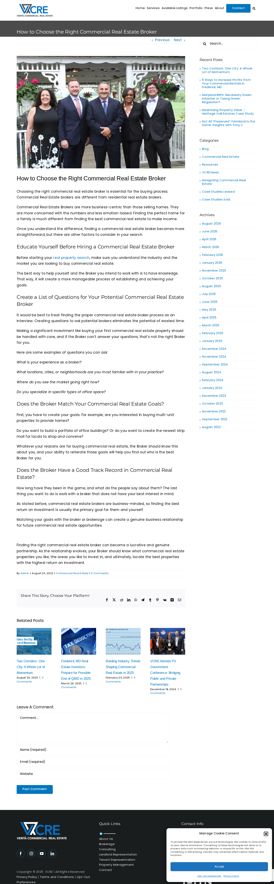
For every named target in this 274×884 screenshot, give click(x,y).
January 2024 (212, 388)
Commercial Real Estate (72, 573)
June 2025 (209, 302)
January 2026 (212, 263)
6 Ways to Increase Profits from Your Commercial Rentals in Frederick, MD (226, 84)
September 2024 (215, 364)
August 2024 (211, 372)
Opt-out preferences (209, 876)
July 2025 (209, 294)
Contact (105, 870)
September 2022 (214, 419)
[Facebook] (21, 853)
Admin (24, 573)
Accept (219, 866)
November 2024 (214, 356)
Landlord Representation (118, 854)
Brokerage (107, 844)
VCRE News (210, 173)
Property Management (116, 865)
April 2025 (209, 317)
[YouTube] (42, 853)
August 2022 (211, 427)
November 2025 (214, 270)
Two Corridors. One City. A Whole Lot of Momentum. (31, 667)
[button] (266, 834)
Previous (162, 40)
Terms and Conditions (57, 877)
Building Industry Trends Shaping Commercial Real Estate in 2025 (123, 667)
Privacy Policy (231, 876)
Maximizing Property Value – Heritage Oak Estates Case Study (228, 112)
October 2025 (212, 278)
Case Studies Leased (218, 192)
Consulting (107, 849)
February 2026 (212, 255)
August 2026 (211, 223)
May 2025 (209, 309)
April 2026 (209, 239)
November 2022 (214, 411)
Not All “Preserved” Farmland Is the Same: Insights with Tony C (228, 123)
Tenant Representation (117, 860)
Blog (205, 149)
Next (178, 40)
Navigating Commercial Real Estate (224, 182)
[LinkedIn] (52, 853)
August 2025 (211, 286)
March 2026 (210, 247)
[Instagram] (31, 853)
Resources (210, 165)
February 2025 (212, 333)
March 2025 (210, 325)
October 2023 (212, 403)
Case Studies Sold (216, 200)
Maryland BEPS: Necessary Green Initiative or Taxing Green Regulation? (227, 99)
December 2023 (214, 396)
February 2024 (212, 380)
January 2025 (212, 341)
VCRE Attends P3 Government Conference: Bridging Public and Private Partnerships (165, 672)
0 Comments (100, 573)
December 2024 (214, 349)
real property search (71, 258)
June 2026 (209, 231)
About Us (106, 839)
